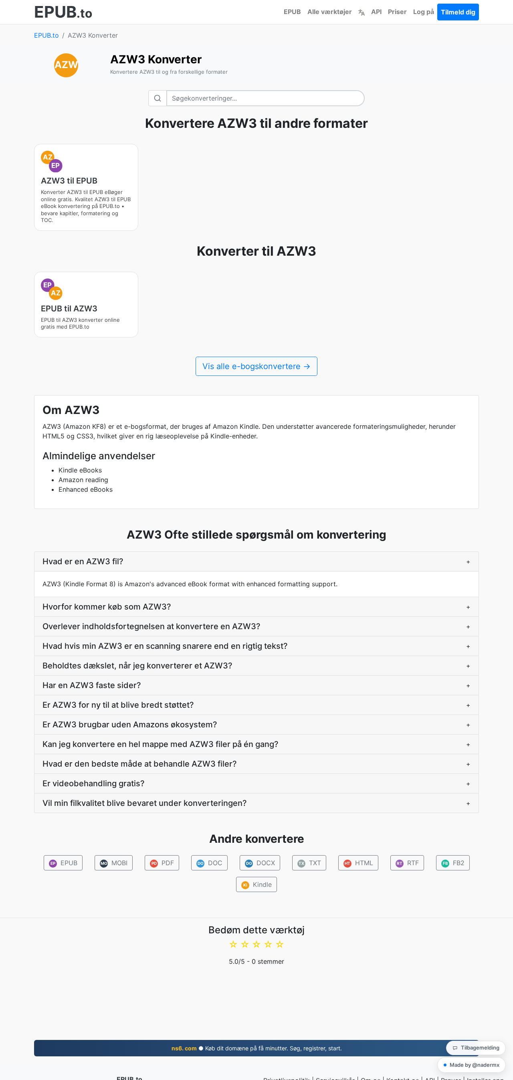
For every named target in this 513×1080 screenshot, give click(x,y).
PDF (162, 863)
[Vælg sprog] (361, 12)
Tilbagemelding (480, 1047)
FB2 (453, 863)
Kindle (257, 884)
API (376, 12)
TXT (310, 863)
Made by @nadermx (474, 1065)
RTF (408, 863)
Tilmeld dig (458, 12)
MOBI (113, 863)
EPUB (292, 12)
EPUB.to (46, 35)
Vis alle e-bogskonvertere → (256, 366)
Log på (423, 12)
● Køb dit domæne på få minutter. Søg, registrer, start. (257, 1048)
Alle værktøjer (329, 12)
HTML (359, 863)
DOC (209, 863)
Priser (397, 12)
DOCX (260, 863)
